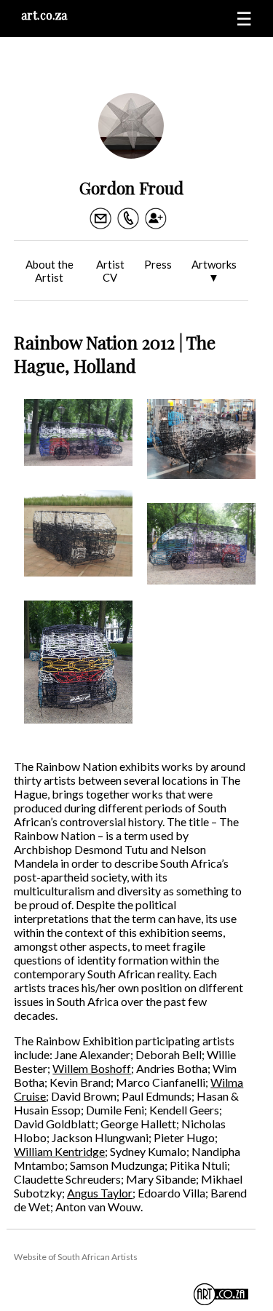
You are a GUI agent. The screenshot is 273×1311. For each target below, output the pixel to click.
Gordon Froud (131, 187)
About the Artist (49, 271)
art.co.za (44, 15)
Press (158, 264)
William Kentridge (59, 1151)
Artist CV (110, 271)
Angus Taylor (99, 1193)
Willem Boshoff (91, 1068)
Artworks (214, 271)
